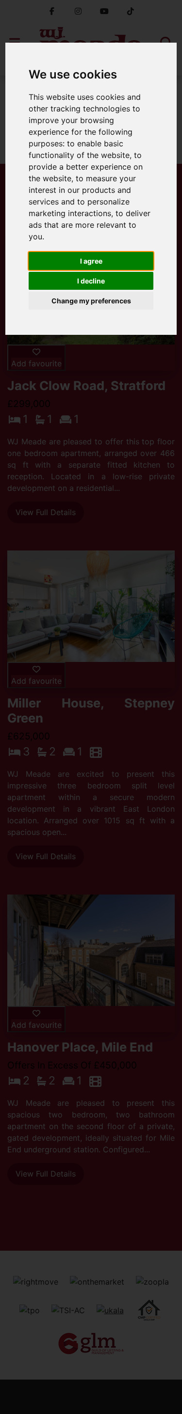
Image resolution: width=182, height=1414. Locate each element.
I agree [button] (91, 261)
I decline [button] (91, 281)
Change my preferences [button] (91, 301)
